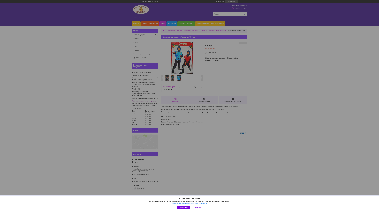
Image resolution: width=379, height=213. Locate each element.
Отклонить (198, 207)
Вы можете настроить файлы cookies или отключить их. (189, 203)
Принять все (184, 207)
